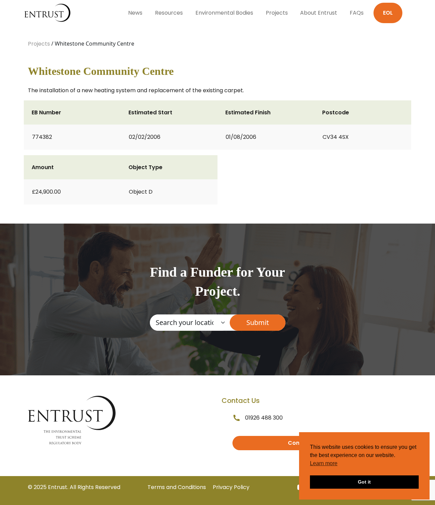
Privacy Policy (231, 487)
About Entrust (318, 13)
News (135, 13)
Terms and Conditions (176, 487)
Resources (169, 13)
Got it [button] (364, 482)
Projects (277, 13)
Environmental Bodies (224, 13)
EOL (388, 13)
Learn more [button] (323, 463)
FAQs (357, 13)
